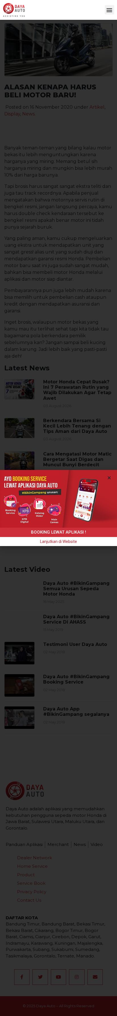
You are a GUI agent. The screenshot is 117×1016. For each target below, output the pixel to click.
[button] (109, 9)
